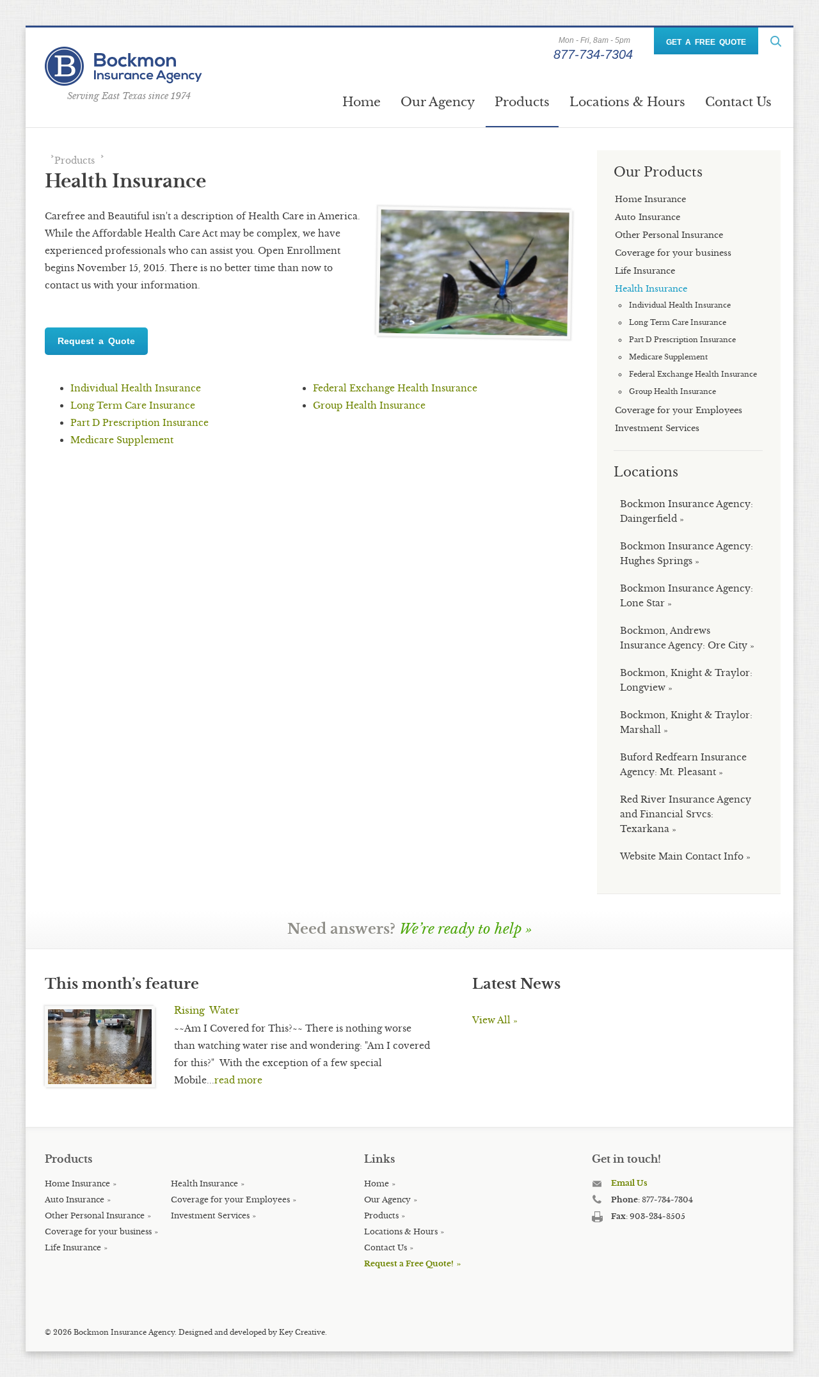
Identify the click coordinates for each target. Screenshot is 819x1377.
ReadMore (775, 41)
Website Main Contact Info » (685, 856)
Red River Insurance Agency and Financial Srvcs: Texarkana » (685, 814)
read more (238, 1080)
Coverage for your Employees (230, 1199)
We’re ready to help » (465, 929)
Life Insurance (73, 1247)
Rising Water (206, 1010)
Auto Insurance (74, 1199)
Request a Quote (96, 341)
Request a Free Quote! (409, 1263)
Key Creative (302, 1332)
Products (522, 101)
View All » (495, 1020)
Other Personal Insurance (95, 1215)
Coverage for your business (98, 1231)
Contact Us (738, 101)
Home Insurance (77, 1183)
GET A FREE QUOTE (706, 42)
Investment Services (210, 1215)
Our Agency (438, 101)
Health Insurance (204, 1183)
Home (361, 101)
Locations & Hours (627, 101)
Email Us (629, 1183)
